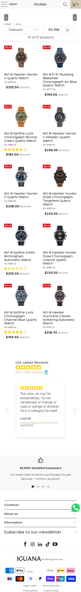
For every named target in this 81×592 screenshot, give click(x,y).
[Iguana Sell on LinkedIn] (40, 544)
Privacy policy (30, 590)
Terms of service (51, 585)
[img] (42, 367)
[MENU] (2, 4)
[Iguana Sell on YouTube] (55, 544)
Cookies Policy (51, 590)
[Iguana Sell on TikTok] (47, 544)
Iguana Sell (56, 559)
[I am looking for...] (65, 4)
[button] (14, 150)
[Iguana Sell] (40, 4)
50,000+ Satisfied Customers (40, 468)
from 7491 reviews (29, 372)
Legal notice (30, 585)
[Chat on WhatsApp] (75, 509)
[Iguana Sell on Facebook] (25, 544)
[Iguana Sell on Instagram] (33, 544)
